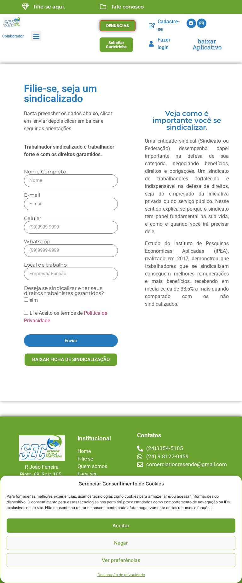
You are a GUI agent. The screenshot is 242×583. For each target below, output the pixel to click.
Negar (121, 543)
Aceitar (121, 526)
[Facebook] (191, 23)
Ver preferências (121, 560)
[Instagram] (201, 23)
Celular (32, 218)
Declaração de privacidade (121, 574)
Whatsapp (37, 241)
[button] (36, 36)
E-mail (32, 195)
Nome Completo (45, 171)
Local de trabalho (45, 265)
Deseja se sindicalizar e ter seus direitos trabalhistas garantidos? (64, 291)
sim (34, 300)
